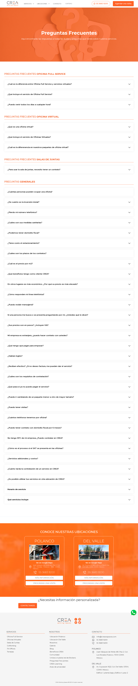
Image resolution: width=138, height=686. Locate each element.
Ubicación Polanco (57, 637)
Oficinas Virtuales (14, 640)
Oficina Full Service (15, 637)
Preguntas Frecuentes (59, 661)
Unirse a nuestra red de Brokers (63, 658)
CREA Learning (56, 664)
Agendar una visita (123, 4)
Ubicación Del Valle (58, 640)
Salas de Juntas (13, 643)
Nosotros (53, 643)
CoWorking (11, 646)
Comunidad (54, 655)
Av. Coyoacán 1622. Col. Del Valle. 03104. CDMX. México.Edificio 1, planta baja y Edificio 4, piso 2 (112, 670)
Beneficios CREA (56, 652)
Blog (52, 649)
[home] (12, 3)
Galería (52, 646)
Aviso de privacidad (57, 667)
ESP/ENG (69, 3)
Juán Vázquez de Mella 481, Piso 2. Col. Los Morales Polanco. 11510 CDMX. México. (112, 655)
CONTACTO (57, 4)
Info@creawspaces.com (106, 637)
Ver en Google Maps (44, 563)
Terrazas (10, 652)
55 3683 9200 (102, 4)
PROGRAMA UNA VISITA (44, 583)
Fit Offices (11, 649)
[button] (28, 4)
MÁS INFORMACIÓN (44, 578)
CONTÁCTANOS (28, 606)
